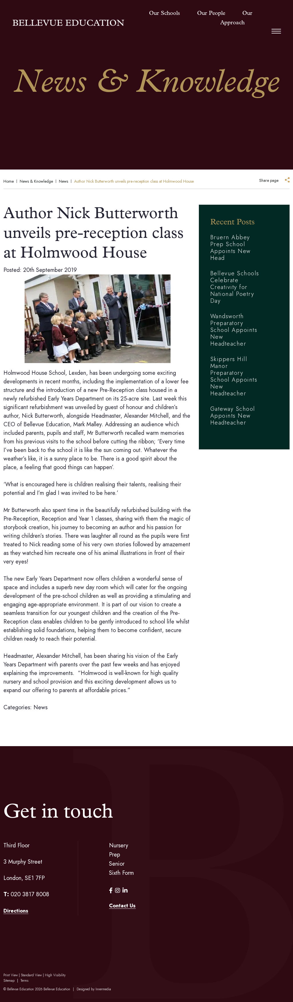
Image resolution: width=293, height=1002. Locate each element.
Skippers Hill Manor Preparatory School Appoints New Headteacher (234, 376)
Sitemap (9, 980)
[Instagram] (117, 891)
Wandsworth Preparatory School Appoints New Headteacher (234, 330)
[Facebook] (111, 891)
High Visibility (55, 975)
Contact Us (122, 905)
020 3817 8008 (30, 894)
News (40, 707)
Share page (268, 180)
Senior (116, 864)
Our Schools (164, 13)
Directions (15, 911)
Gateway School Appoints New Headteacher (232, 416)
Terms (24, 980)
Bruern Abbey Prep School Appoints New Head (230, 247)
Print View (10, 975)
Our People (211, 13)
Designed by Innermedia (94, 989)
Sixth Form (121, 873)
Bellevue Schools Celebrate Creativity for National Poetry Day (234, 287)
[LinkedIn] (125, 891)
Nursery (118, 845)
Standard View (31, 975)
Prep (114, 854)
